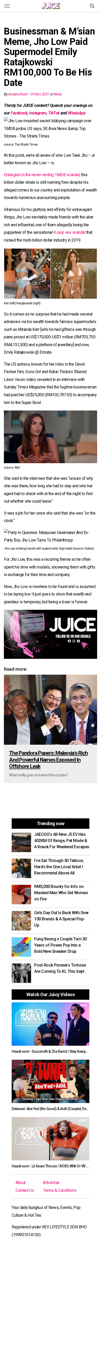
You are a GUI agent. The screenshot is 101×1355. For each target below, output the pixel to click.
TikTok (54, 113)
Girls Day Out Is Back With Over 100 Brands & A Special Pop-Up (61, 919)
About (21, 1182)
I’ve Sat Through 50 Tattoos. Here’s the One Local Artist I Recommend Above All (59, 866)
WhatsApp (76, 113)
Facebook (19, 113)
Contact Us (25, 1190)
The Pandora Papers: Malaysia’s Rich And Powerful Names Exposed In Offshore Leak (48, 759)
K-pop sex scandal (69, 232)
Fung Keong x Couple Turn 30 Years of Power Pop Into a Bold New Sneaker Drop (60, 945)
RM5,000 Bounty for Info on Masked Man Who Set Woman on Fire (61, 892)
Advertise (51, 1182)
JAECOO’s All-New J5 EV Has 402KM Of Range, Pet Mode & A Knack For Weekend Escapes (61, 840)
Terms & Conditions (59, 1190)
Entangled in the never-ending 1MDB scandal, (42, 174)
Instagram (37, 113)
